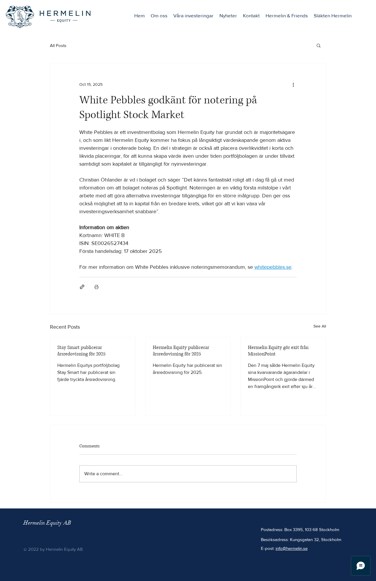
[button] (318, 45)
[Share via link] (82, 287)
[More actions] (293, 84)
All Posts (58, 45)
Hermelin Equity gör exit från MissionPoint (278, 350)
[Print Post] (96, 287)
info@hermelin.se (292, 548)
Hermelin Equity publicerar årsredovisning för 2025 (181, 350)
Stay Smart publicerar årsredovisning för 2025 (81, 350)
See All (319, 326)
